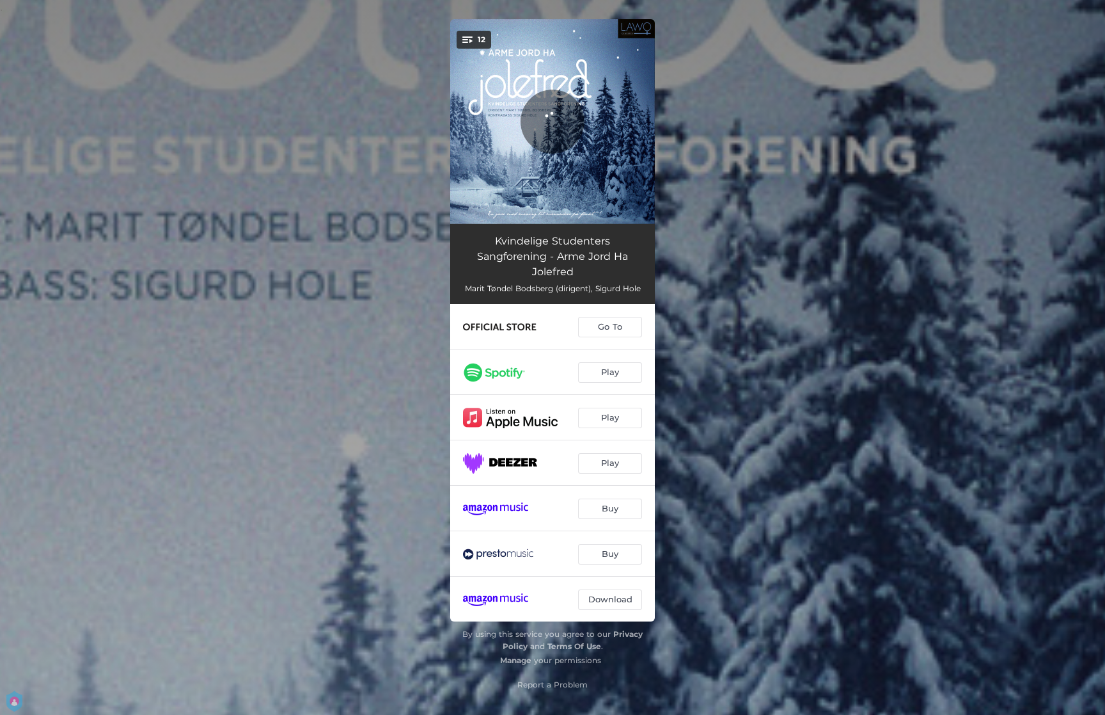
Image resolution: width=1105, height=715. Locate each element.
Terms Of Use (574, 646)
